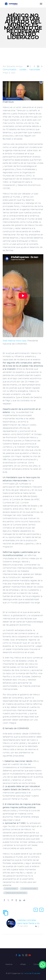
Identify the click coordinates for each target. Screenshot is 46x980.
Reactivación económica (15, 893)
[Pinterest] (12, 900)
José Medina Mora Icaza (14, 340)
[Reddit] (24, 900)
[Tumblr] (16, 900)
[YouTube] (30, 955)
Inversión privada (29, 888)
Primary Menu (41, 4)
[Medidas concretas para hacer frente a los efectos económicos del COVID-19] (11, 923)
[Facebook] (4, 900)
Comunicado (11, 888)
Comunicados (9, 69)
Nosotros (8, 964)
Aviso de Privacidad (32, 973)
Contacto (37, 964)
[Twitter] (8, 900)
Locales (22, 69)
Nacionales (34, 69)
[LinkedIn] (20, 900)
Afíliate (23, 964)
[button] (36, 910)
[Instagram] (26, 955)
